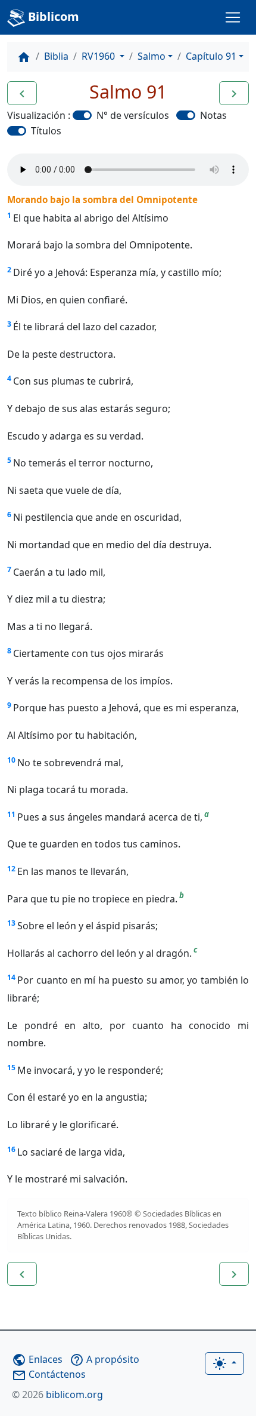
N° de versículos (132, 115)
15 (11, 1067)
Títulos (46, 130)
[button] (22, 93)
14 (11, 977)
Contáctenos (49, 1374)
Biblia (56, 56)
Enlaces (37, 1359)
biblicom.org (57, 1394)
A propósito (104, 1359)
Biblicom (52, 16)
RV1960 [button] (99, 56)
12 (11, 869)
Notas (213, 115)
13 (11, 923)
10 (11, 760)
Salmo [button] (152, 56)
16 (11, 1149)
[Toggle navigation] (233, 17)
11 (11, 814)
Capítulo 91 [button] (211, 56)
